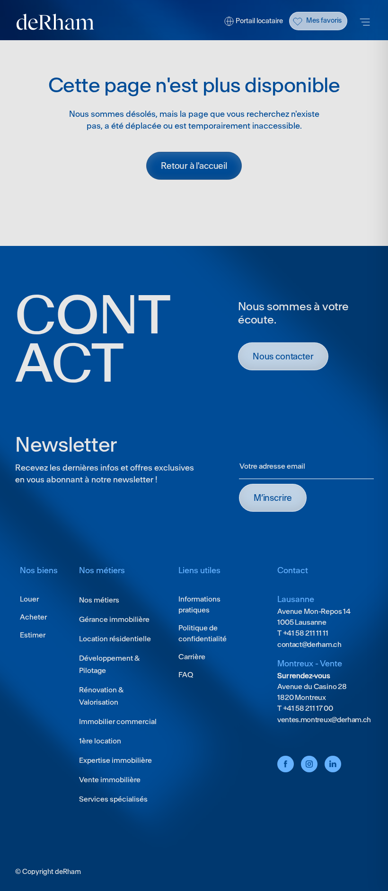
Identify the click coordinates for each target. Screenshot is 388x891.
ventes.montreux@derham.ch (324, 719)
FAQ (185, 674)
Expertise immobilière (115, 760)
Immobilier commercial (118, 721)
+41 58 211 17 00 (307, 708)
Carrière (191, 656)
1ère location (100, 740)
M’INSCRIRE (273, 497)
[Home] (55, 22)
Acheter (33, 616)
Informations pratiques (199, 604)
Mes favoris (324, 20)
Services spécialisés (113, 799)
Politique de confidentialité (202, 633)
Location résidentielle (115, 638)
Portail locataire (259, 21)
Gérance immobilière (114, 619)
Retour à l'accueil (194, 165)
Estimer (32, 634)
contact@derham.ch (309, 644)
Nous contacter (283, 356)
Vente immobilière (110, 779)
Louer (29, 598)
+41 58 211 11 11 (305, 633)
